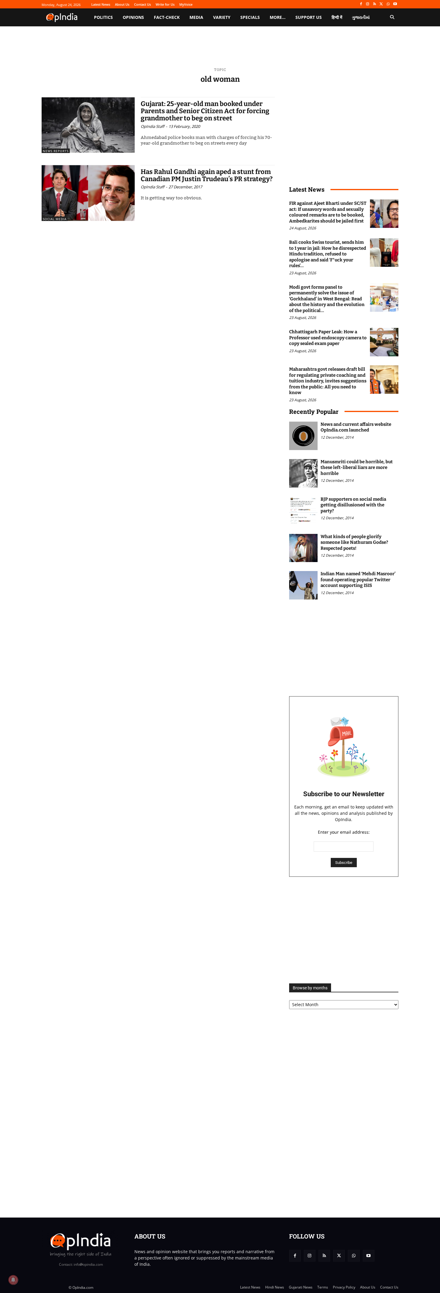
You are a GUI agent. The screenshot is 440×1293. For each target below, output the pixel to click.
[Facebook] (360, 4)
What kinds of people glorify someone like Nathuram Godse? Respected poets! (354, 542)
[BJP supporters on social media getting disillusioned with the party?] (303, 510)
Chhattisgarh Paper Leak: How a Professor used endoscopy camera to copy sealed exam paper (328, 337)
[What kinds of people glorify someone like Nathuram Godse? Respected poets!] (303, 548)
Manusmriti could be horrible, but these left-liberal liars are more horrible (357, 467)
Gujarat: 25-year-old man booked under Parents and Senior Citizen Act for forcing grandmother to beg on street (205, 111)
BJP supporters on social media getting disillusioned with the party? (353, 505)
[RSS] (374, 4)
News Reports (56, 151)
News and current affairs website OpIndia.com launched (356, 427)
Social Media (54, 219)
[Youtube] (395, 4)
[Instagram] (367, 4)
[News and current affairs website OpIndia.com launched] (303, 436)
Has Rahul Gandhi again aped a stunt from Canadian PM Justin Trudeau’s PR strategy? (207, 175)
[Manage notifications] (13, 1280)
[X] (381, 4)
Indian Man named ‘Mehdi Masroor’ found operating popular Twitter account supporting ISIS (358, 579)
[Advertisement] (343, 930)
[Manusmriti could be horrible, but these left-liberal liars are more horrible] (303, 473)
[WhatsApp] (388, 4)
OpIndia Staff (152, 126)
